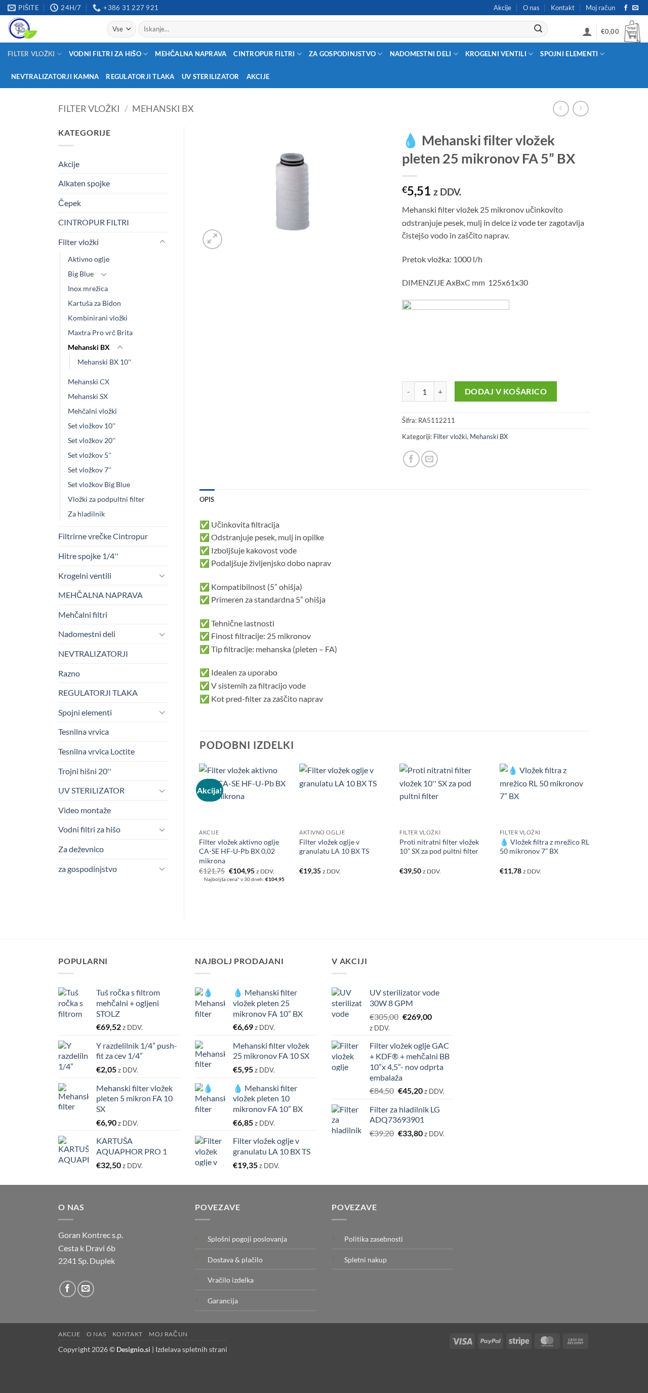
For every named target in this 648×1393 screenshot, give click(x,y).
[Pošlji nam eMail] (635, 8)
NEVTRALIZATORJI (93, 653)
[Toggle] (162, 242)
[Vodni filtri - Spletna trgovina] (50, 29)
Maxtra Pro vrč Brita (100, 332)
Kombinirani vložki (98, 317)
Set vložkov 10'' (91, 425)
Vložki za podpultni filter (106, 499)
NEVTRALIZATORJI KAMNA (55, 76)
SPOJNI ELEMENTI (569, 54)
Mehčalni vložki (92, 411)
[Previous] (200, 832)
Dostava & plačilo (235, 1259)
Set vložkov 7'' (89, 469)
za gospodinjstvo (87, 868)
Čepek (69, 203)
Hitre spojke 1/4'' (88, 556)
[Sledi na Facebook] (626, 8)
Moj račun (600, 8)
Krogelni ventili (84, 575)
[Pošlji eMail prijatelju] (429, 459)
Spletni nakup (365, 1259)
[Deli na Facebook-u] (411, 459)
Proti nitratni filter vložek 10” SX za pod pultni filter (439, 847)
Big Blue (81, 273)
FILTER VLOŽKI (31, 54)
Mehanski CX (88, 381)
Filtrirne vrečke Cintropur (103, 536)
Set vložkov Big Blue (99, 484)
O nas (531, 8)
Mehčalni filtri (82, 614)
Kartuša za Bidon (94, 303)
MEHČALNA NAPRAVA (190, 54)
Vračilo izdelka (231, 1280)
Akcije (502, 8)
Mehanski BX (163, 108)
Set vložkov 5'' (89, 455)
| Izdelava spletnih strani (171, 1349)
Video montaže (84, 810)
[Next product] (561, 108)
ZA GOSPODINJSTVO (342, 54)
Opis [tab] (207, 499)
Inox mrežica (88, 288)
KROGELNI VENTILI (495, 54)
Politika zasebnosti (373, 1239)
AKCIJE (258, 76)
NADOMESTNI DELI (421, 54)
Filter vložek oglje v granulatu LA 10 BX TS (334, 847)
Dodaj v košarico (506, 391)
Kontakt (563, 8)
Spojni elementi (85, 712)
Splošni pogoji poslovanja (247, 1239)
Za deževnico (81, 849)
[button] (587, 31)
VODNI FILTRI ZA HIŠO (105, 54)
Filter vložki (89, 108)
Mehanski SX (88, 396)
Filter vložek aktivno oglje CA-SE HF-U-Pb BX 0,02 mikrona (239, 851)
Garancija (223, 1300)
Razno (69, 673)
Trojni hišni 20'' (84, 771)
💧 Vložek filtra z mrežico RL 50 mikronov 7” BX (544, 847)
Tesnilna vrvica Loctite (96, 751)
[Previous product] (580, 108)
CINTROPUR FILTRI (264, 54)
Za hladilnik (86, 513)
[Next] (589, 832)
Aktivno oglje (88, 259)
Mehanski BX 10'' (104, 361)
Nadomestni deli (86, 634)
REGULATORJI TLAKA (140, 76)
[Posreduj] (538, 29)
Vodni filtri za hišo (89, 829)
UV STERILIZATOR (210, 76)
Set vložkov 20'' (91, 440)
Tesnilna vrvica (83, 731)
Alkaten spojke (84, 183)
